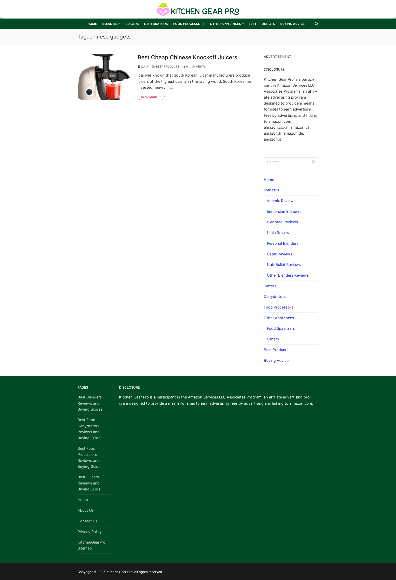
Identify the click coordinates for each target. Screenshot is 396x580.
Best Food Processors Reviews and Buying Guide (89, 457)
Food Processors (278, 307)
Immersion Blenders (284, 211)
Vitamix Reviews (281, 201)
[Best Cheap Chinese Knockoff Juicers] (104, 77)
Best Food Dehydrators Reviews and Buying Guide (89, 429)
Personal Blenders (282, 243)
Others (273, 339)
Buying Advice (276, 360)
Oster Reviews (279, 254)
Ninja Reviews (279, 233)
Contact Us (87, 521)
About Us (86, 510)
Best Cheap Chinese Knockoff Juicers (187, 57)
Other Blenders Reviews (288, 275)
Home (269, 179)
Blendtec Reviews (282, 222)
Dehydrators (275, 296)
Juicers (270, 286)
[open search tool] (316, 24)
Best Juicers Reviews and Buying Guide (89, 483)
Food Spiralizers (281, 328)
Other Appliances (279, 318)
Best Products (167, 66)
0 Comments (195, 66)
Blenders (271, 190)
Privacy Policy (90, 532)
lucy (144, 66)
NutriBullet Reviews (284, 264)
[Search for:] (291, 162)
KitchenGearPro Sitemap (91, 545)
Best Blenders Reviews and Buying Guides (90, 403)
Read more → (151, 96)
